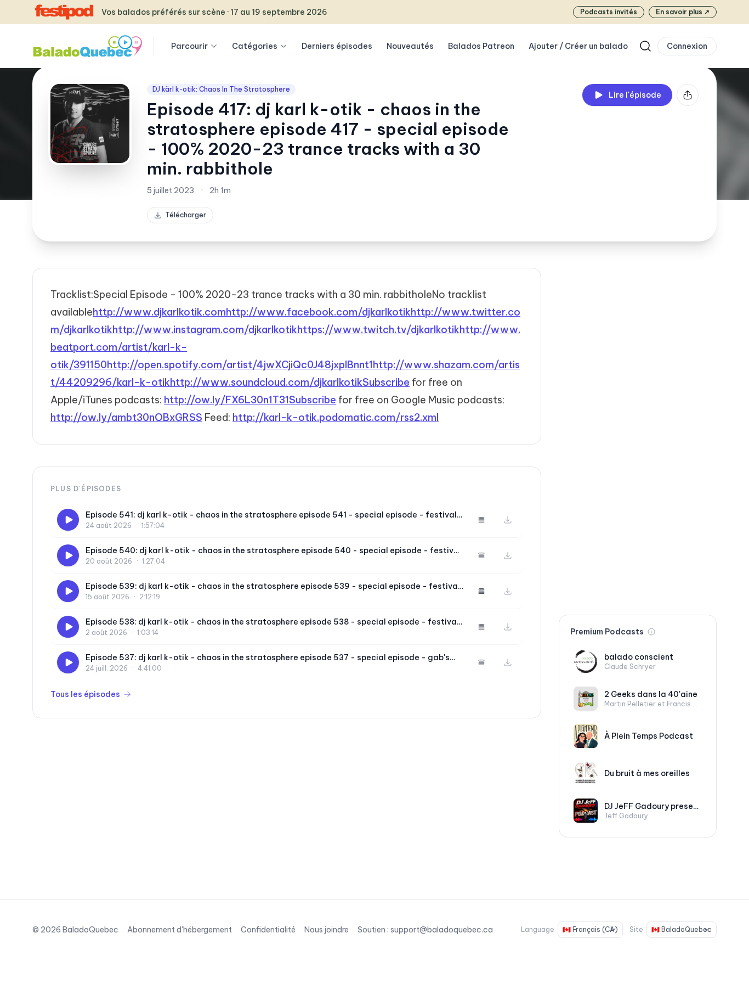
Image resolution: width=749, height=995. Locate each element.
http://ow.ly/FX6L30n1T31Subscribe (250, 399)
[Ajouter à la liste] (481, 520)
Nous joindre (326, 930)
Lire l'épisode (635, 95)
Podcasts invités (608, 12)
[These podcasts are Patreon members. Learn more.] (651, 631)
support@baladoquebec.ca (441, 930)
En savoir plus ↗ (683, 12)
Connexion (687, 46)
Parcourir (189, 46)
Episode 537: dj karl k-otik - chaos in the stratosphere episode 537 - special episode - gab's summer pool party (268, 658)
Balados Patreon (481, 46)
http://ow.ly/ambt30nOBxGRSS (126, 417)
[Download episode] (508, 520)
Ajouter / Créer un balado (578, 46)
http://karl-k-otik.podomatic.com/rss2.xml (335, 417)
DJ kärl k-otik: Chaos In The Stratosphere (221, 89)
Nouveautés (410, 46)
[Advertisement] (638, 432)
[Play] (68, 520)
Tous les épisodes (85, 694)
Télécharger (185, 215)
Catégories (254, 46)
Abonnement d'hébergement (179, 930)
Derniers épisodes (337, 46)
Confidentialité (268, 930)
